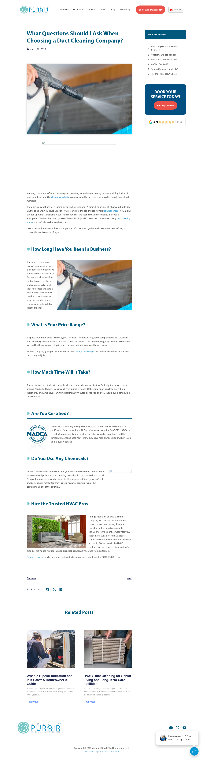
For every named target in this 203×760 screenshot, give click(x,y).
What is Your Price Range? (163, 54)
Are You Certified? (159, 64)
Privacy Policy (90, 751)
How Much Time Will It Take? (164, 59)
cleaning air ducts (60, 197)
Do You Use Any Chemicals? (164, 69)
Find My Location (165, 105)
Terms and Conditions (108, 751)
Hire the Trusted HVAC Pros (164, 73)
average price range (84, 351)
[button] (47, 589)
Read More (32, 702)
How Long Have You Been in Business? (164, 48)
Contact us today (35, 557)
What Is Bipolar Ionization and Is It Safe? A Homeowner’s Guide (50, 680)
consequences (111, 210)
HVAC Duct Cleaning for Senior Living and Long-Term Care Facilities (107, 680)
